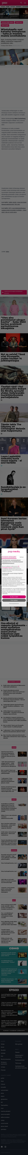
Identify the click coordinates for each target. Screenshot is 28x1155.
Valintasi (22, 557)
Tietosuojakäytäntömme (14, 603)
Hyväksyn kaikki (14, 596)
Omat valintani (14, 600)
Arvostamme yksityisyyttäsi (9, 557)
